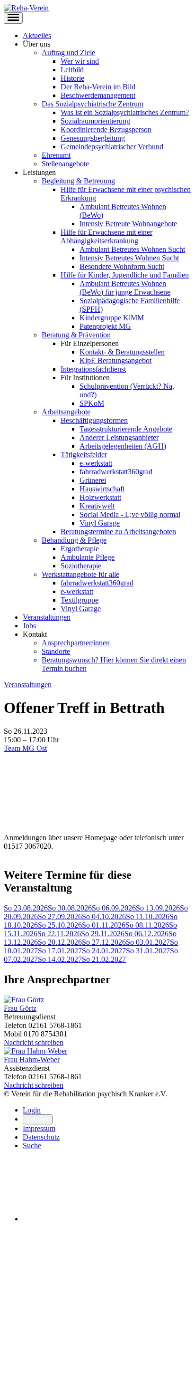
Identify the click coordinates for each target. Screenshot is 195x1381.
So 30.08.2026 (70, 908)
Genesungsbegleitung (93, 138)
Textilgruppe (79, 600)
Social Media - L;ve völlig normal (130, 514)
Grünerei (93, 480)
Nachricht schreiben (33, 1042)
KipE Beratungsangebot (115, 360)
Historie (72, 78)
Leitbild (72, 70)
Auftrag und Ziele (68, 52)
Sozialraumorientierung (95, 121)
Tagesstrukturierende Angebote (126, 429)
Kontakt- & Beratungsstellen (122, 352)
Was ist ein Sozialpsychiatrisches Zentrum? (125, 112)
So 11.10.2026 (147, 916)
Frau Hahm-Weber (32, 1059)
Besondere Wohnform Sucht (122, 266)
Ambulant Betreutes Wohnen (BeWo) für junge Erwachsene (125, 287)
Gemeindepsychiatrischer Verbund (112, 147)
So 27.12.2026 (104, 942)
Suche (32, 1145)
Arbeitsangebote (66, 412)
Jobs (29, 626)
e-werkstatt (96, 463)
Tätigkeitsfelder (84, 455)
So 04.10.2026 (104, 916)
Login (32, 1110)
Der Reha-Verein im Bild (98, 87)
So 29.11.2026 (102, 934)
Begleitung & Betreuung (78, 181)
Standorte (56, 651)
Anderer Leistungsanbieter (119, 437)
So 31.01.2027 (148, 951)
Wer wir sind (80, 61)
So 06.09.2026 (114, 908)
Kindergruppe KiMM (112, 318)
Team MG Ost (25, 748)
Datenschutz (41, 1137)
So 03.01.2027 (148, 942)
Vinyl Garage (100, 523)
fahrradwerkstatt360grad (116, 472)
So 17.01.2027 (60, 951)
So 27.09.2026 (60, 916)
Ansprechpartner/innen (76, 643)
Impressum (39, 1128)
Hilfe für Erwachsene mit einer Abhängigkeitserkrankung (106, 236)
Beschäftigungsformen (94, 420)
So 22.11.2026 (59, 934)
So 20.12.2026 (60, 942)
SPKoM (92, 403)
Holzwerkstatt (100, 497)
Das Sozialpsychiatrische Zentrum (92, 104)
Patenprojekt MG (105, 326)
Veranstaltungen (47, 617)
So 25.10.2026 (60, 925)
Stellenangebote (65, 164)
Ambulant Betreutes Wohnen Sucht (132, 249)
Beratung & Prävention (76, 335)
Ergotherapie (80, 549)
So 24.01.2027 (104, 951)
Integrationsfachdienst (93, 369)
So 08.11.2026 (147, 925)
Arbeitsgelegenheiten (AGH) (123, 446)
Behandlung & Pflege (74, 540)
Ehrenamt (56, 155)
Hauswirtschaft (102, 489)
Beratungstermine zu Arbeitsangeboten (118, 531)
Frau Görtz (20, 1008)
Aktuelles (37, 35)
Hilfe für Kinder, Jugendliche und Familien (125, 275)
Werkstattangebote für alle (80, 574)
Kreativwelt (97, 506)
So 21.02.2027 (104, 959)
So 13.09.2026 (158, 908)
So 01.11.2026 (103, 925)
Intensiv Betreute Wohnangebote (128, 224)
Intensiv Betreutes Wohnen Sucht (129, 258)
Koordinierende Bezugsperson (106, 129)
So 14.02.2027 (60, 959)
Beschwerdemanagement (98, 95)
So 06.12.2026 (146, 934)
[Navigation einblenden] (13, 18)
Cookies (38, 1119)
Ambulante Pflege (88, 557)
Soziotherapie (81, 566)
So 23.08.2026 (26, 908)
